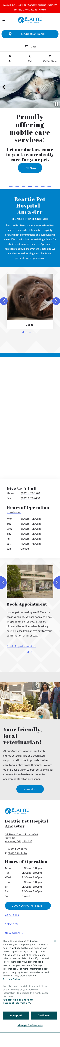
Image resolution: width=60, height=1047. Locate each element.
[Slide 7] (49, 186)
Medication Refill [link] (33, 33)
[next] (56, 87)
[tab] (14, 512)
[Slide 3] (23, 186)
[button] (5, 20)
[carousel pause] (56, 104)
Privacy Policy (11, 979)
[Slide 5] (36, 186)
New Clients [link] (14, 932)
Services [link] (11, 924)
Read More (38, 9)
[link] (30, 19)
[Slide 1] (10, 186)
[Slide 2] (17, 186)
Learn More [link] (30, 789)
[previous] (4, 87)
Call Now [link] (38, 177)
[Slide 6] (43, 186)
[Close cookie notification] (55, 941)
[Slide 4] (30, 186)
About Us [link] (12, 915)
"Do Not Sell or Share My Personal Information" (18, 1001)
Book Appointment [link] (19, 646)
